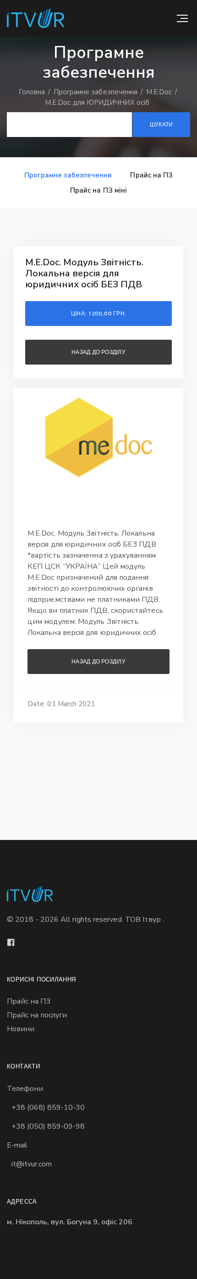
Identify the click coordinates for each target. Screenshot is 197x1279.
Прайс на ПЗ (151, 175)
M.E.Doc (160, 92)
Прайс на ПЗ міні (98, 190)
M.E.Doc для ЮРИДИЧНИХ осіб (97, 102)
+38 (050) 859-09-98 (48, 1126)
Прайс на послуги (37, 1015)
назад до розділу (98, 351)
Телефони (25, 1089)
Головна (33, 92)
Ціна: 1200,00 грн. (98, 313)
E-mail (17, 1145)
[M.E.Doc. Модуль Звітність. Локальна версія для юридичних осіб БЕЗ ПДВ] (98, 437)
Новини (20, 1029)
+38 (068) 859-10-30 (48, 1107)
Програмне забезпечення (97, 92)
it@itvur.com (31, 1164)
